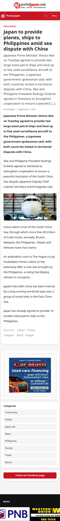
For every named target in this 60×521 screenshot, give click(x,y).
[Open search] (46, 16)
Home (6, 501)
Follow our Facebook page (30, 475)
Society (9, 448)
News (8, 433)
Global (8, 419)
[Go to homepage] (30, 5)
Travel (8, 455)
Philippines (9, 26)
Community (11, 412)
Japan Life (10, 426)
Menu (54, 16)
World (8, 462)
